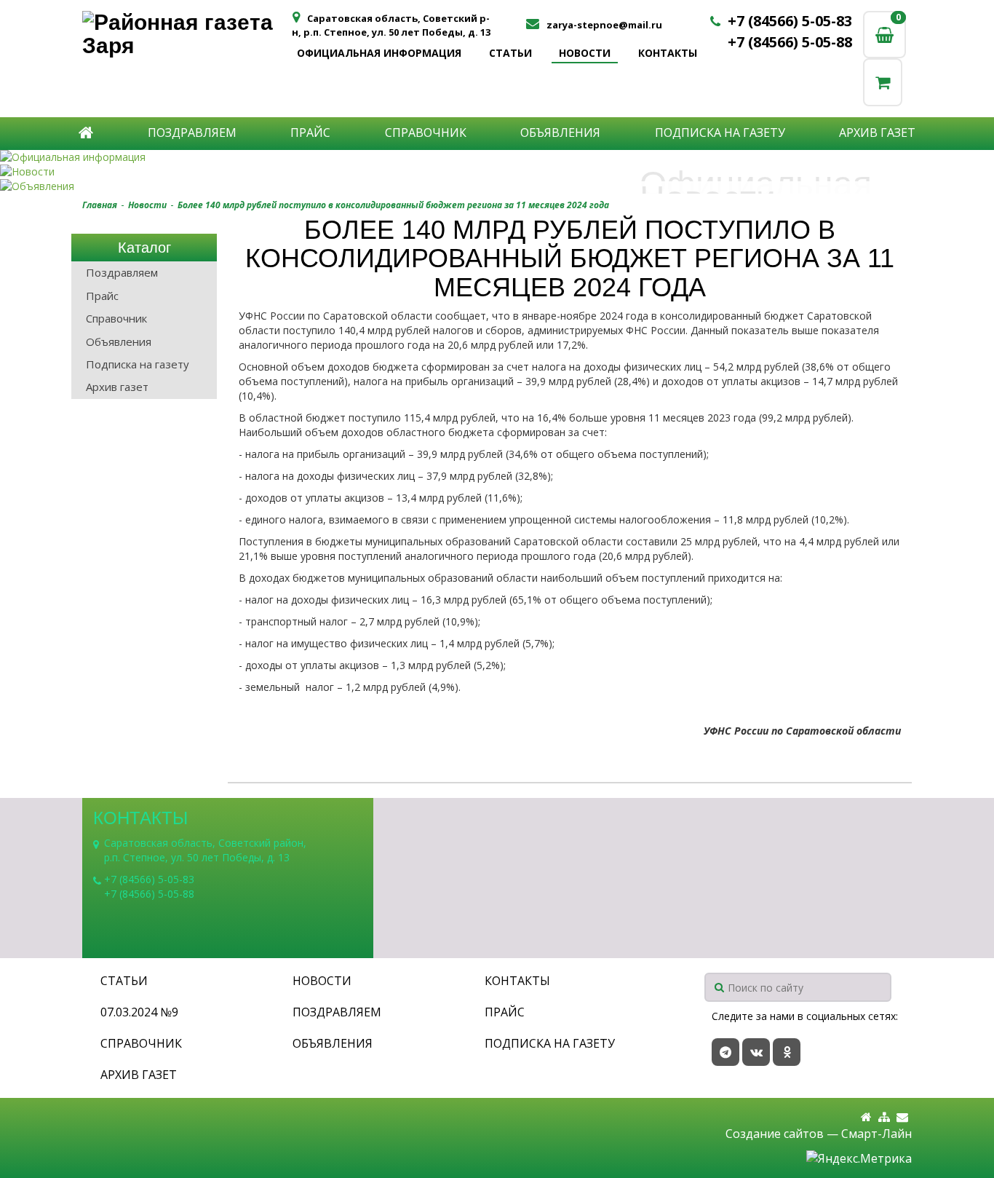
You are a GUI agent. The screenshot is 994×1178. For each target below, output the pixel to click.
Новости (585, 53)
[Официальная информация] (497, 157)
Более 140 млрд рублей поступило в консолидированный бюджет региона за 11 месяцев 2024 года (393, 205)
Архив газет (877, 132)
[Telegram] (725, 1052)
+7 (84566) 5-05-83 (790, 21)
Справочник (425, 132)
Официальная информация (379, 53)
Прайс (310, 132)
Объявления (560, 132)
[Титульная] (866, 1117)
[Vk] (756, 1052)
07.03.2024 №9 (139, 1012)
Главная (99, 205)
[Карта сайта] (884, 1117)
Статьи (510, 53)
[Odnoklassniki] (786, 1052)
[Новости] (497, 172)
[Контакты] (902, 1117)
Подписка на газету (720, 132)
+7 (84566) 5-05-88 (790, 42)
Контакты (667, 53)
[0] (882, 82)
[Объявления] (497, 186)
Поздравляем (192, 132)
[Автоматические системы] (186, 34)
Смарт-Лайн (876, 1134)
